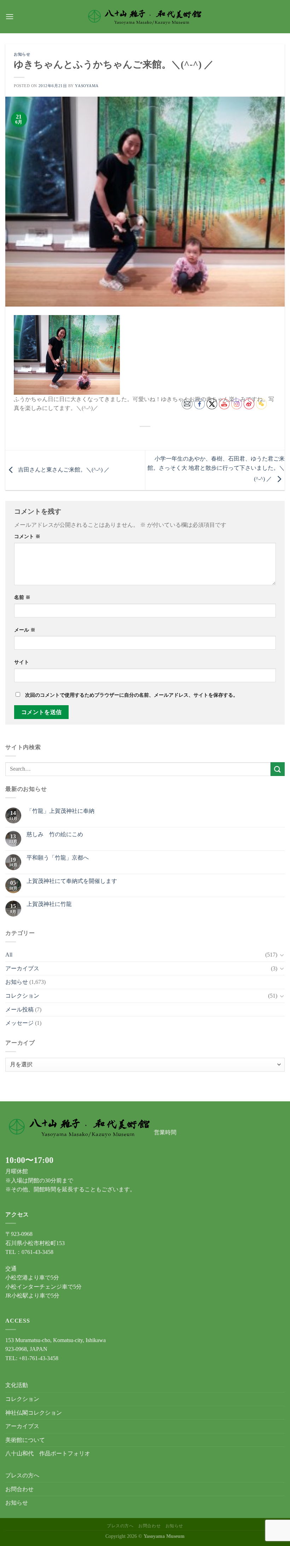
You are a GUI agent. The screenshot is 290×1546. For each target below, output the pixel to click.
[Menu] (9, 16)
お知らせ (22, 54)
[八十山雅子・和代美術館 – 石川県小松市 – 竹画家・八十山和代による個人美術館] (145, 17)
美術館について (25, 1440)
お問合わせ (19, 1489)
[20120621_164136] (67, 354)
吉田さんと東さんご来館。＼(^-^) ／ (63, 470)
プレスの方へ (22, 1475)
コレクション (22, 996)
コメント (27, 536)
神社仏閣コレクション (33, 1413)
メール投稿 (19, 1009)
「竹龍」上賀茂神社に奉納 (60, 811)
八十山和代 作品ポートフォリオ (47, 1453)
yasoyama (86, 86)
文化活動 (16, 1385)
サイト (21, 662)
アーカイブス (22, 968)
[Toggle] (282, 955)
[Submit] (278, 769)
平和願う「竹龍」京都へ (58, 858)
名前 (22, 597)
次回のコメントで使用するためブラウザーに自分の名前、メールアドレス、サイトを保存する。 (131, 695)
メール (24, 630)
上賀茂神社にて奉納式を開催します (72, 881)
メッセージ (19, 1023)
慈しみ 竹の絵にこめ (55, 834)
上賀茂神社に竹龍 (49, 904)
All (8, 955)
